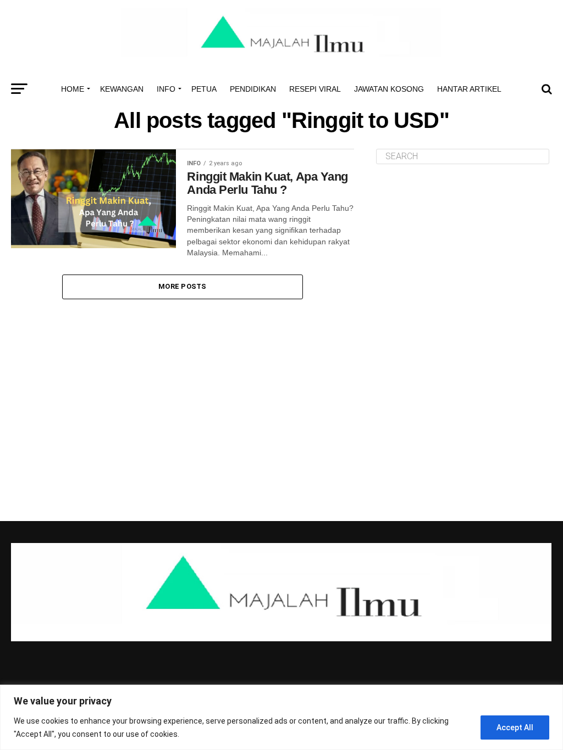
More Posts (182, 286)
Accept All (514, 727)
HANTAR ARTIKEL (469, 89)
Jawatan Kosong (389, 89)
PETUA (204, 89)
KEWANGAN (121, 89)
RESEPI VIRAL (315, 89)
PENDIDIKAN (253, 89)
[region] (281, 717)
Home (72, 89)
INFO (166, 89)
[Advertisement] (464, 249)
